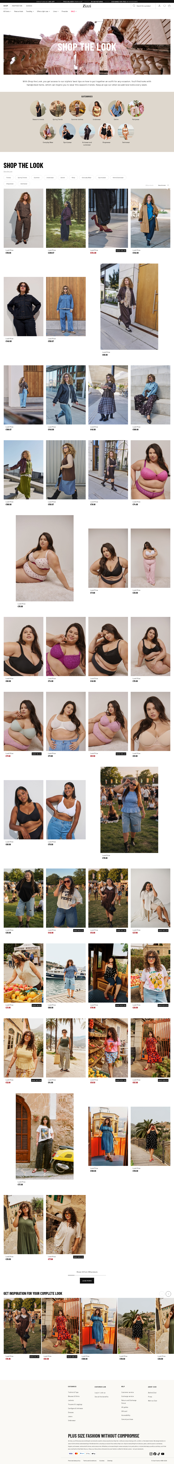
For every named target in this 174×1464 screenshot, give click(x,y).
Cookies (101, 1461)
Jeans (70, 1416)
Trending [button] (29, 11)
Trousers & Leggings (75, 1404)
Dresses (71, 1412)
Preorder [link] (65, 11)
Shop (6, 6)
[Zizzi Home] (87, 5)
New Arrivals (162, 185)
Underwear (72, 1420)
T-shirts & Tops (73, 1392)
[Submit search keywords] (134, 6)
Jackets (71, 1400)
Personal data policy (74, 1461)
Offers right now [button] (42, 11)
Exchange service (127, 1396)
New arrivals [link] (18, 11)
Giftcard (124, 1411)
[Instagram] (150, 1453)
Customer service (127, 1392)
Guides (29, 6)
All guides (124, 1407)
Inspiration (17, 6)
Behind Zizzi (152, 1393)
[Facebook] (154, 1453)
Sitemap (109, 1461)
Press (150, 1397)
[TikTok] (158, 1453)
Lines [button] (55, 11)
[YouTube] (162, 1453)
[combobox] (143, 6)
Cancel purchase (127, 1419)
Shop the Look (8, 171)
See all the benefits (101, 1397)
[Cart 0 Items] (169, 5)
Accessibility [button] (125, 1415)
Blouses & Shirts (74, 1396)
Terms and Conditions (89, 1461)
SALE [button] (73, 11)
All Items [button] (6, 11)
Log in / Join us (100, 1393)
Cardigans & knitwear (75, 1408)
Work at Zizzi (152, 1401)
